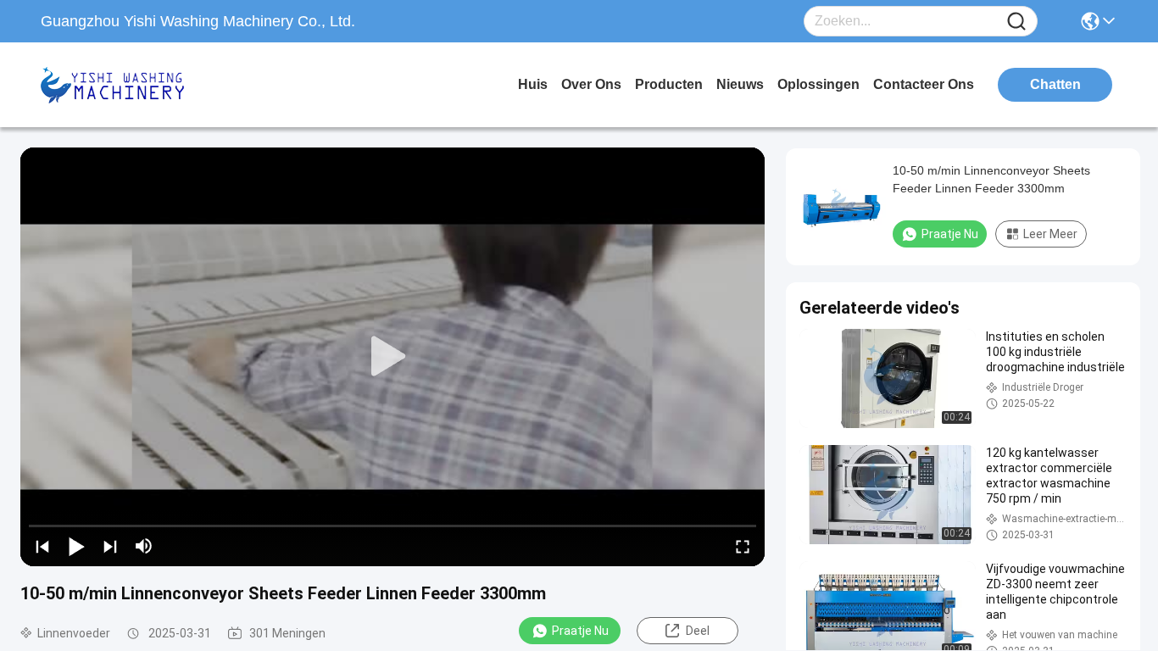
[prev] (42, 546)
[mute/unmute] (144, 546)
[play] (392, 357)
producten (669, 84)
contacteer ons (923, 84)
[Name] (1016, 21)
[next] (110, 546)
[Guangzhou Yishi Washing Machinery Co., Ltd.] (134, 84)
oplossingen (818, 84)
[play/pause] (76, 546)
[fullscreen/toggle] (743, 546)
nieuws (740, 84)
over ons (591, 84)
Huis (533, 84)
